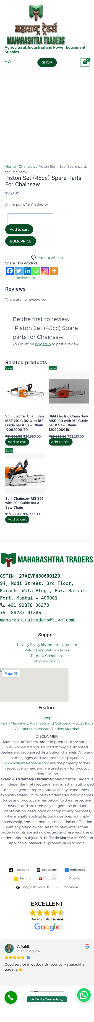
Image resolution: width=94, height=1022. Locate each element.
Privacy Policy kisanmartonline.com (47, 644)
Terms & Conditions (47, 655)
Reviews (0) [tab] (25, 278)
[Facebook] (10, 271)
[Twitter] (19, 271)
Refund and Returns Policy (47, 650)
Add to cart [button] (17, 442)
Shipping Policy (47, 661)
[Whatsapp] (36, 271)
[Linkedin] (27, 271)
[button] (8, 62)
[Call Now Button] (11, 997)
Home (10, 166)
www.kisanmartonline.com (26, 763)
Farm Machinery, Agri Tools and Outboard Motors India (47, 723)
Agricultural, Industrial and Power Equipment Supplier (45, 49)
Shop (47, 718)
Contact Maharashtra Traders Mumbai (47, 729)
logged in (43, 344)
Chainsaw (27, 166)
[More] (54, 271)
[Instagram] (45, 271)
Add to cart (19, 229)
